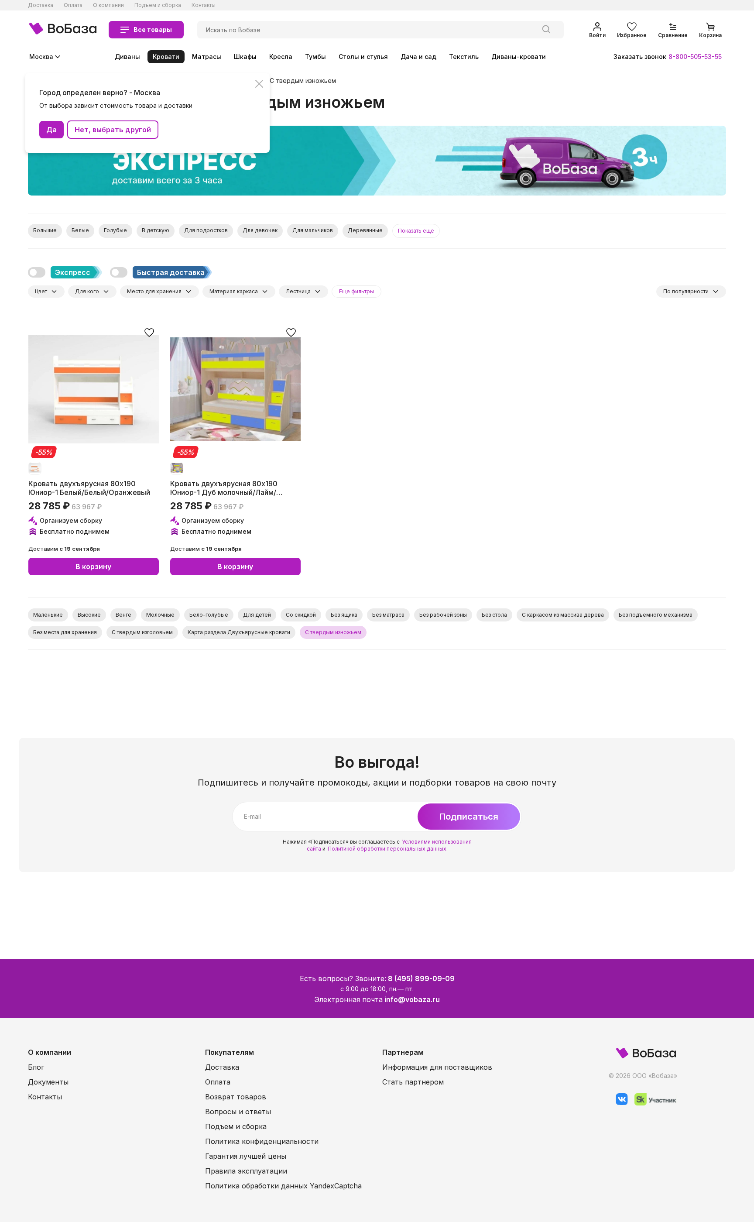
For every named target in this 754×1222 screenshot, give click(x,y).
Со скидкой (301, 614)
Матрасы (206, 56)
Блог (36, 1067)
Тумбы (315, 56)
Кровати (166, 56)
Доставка (40, 5)
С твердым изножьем (303, 81)
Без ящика (344, 614)
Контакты (204, 5)
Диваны (127, 56)
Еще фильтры (356, 291)
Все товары (153, 29)
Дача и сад (418, 56)
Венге (123, 614)
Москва (41, 56)
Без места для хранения (65, 632)
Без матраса (388, 614)
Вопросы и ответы (238, 1111)
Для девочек (260, 230)
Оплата (73, 5)
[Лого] (63, 30)
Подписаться (468, 816)
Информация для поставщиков (437, 1067)
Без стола (494, 614)
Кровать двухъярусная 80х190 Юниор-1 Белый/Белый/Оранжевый (89, 487)
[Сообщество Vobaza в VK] (618, 1103)
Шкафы (245, 56)
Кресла (280, 56)
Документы (48, 1082)
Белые (80, 230)
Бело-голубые (208, 614)
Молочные (160, 614)
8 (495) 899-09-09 (421, 978)
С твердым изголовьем (142, 632)
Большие (45, 230)
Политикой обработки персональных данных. (388, 848)
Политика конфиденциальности (262, 1141)
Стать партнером (413, 1082)
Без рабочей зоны (443, 614)
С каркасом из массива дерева (563, 614)
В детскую (155, 230)
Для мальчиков (312, 230)
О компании (108, 5)
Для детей (257, 614)
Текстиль (464, 56)
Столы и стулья (363, 56)
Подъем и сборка (157, 5)
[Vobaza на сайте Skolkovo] (652, 1103)
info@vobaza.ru (412, 999)
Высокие (89, 614)
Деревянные (365, 230)
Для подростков (206, 230)
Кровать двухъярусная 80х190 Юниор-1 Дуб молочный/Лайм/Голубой (224, 487)
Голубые (115, 230)
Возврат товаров (235, 1096)
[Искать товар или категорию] (546, 29)
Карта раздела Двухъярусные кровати (239, 632)
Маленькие (48, 614)
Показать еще (416, 230)
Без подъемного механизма (655, 614)
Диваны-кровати (518, 56)
